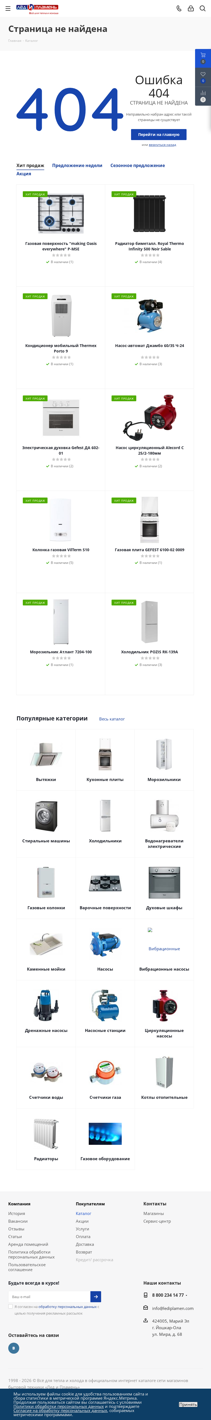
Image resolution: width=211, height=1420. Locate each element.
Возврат (84, 1252)
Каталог (83, 1213)
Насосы (105, 969)
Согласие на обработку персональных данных (60, 1410)
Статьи (15, 1236)
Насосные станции (105, 1030)
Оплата (83, 1236)
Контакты (154, 1204)
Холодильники (105, 840)
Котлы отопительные (164, 1097)
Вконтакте (13, 1348)
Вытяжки (46, 779)
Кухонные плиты (105, 779)
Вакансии (18, 1221)
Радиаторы (46, 1158)
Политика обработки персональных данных (31, 1254)
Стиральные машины (46, 840)
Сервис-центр (157, 1221)
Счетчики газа (105, 1097)
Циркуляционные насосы (164, 1033)
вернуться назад (162, 144)
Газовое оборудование (105, 1158)
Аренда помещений (28, 1244)
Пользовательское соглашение (27, 1267)
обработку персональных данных (67, 1306)
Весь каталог (112, 719)
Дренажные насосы (46, 1030)
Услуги (82, 1228)
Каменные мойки (46, 969)
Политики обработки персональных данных (58, 1406)
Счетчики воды (46, 1097)
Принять (188, 1404)
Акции (82, 1221)
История (16, 1213)
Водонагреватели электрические (164, 843)
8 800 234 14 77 (168, 1295)
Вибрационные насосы (164, 969)
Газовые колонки (46, 907)
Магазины (153, 1213)
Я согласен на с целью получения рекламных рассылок (57, 1310)
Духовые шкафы (164, 907)
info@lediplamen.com (173, 1308)
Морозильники (164, 779)
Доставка (85, 1244)
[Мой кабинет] (191, 8)
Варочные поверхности (105, 907)
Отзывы (16, 1228)
